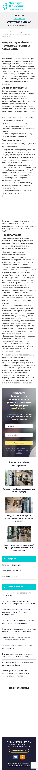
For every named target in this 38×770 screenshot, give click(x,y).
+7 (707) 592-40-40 (19, 22)
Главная (4, 32)
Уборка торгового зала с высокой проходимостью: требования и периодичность (16, 612)
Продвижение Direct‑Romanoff (19, 766)
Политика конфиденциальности (19, 763)
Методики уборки (9, 576)
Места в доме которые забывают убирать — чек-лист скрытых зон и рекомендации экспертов (16, 673)
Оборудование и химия (11, 571)
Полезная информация (18, 32)
